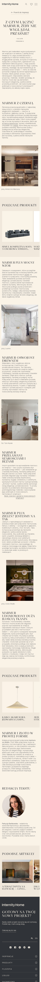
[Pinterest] (24, 947)
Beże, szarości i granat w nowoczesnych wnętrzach (19, 497)
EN (36, 938)
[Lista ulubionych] (31, 4)
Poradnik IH (20, 41)
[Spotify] (19, 947)
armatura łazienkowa (10, 123)
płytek (27, 275)
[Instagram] (10, 947)
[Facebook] (15, 947)
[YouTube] (29, 947)
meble (15, 125)
